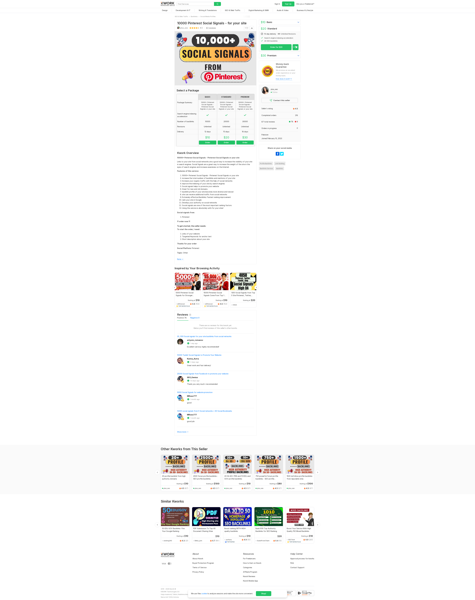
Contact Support (297, 567)
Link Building (280, 163)
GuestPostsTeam (263, 541)
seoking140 (168, 541)
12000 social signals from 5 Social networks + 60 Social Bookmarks (204, 411)
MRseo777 (192, 396)
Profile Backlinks (266, 163)
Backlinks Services (266, 168)
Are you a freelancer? (305, 4)
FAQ (292, 563)
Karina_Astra (193, 359)
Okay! (263, 593)
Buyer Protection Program (203, 563)
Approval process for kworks (302, 559)
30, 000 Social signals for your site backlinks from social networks (204, 336)
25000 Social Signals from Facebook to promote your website (202, 374)
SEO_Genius (192, 377)
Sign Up (288, 4)
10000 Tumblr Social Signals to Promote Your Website (199, 355)
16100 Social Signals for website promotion (195, 392)
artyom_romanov (195, 340)
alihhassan (181, 304)
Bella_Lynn (198, 541)
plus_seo (274, 89)
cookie (204, 593)
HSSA (235, 305)
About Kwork (197, 559)
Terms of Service (199, 567)
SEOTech (291, 540)
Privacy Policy (198, 572)
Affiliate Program (250, 572)
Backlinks (279, 168)
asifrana (229, 540)
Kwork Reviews (249, 576)
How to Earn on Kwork (252, 563)
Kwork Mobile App (250, 581)
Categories (247, 567)
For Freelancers (249, 559)
